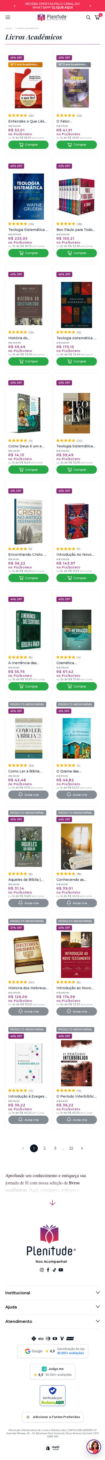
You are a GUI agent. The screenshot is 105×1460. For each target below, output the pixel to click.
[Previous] (15, 6)
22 (71, 1148)
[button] (21, 17)
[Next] (90, 6)
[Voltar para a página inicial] (52, 17)
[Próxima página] (82, 1148)
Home (8, 28)
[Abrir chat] (93, 1446)
